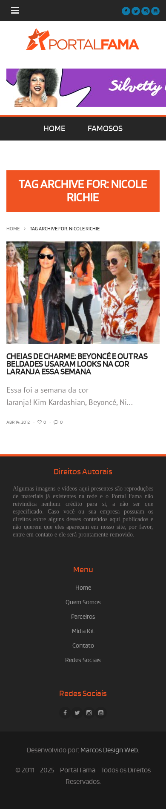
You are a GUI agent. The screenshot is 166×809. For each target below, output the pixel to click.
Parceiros (83, 616)
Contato (83, 645)
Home (13, 229)
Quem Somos (83, 602)
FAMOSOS (105, 128)
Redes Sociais (83, 660)
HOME (54, 128)
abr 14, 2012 (18, 422)
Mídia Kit (83, 631)
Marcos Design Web (109, 750)
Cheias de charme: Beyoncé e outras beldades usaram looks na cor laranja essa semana (77, 364)
